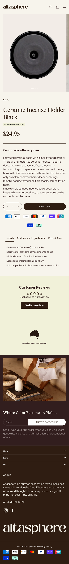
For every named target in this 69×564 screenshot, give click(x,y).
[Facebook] (12, 510)
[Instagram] (5, 510)
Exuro (6, 99)
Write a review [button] (35, 305)
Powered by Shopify (43, 546)
